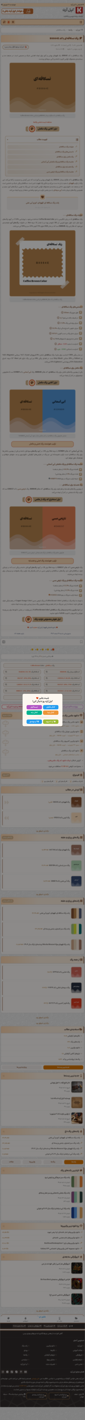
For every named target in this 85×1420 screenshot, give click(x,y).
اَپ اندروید (49, 721)
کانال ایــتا (50, 712)
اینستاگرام (34, 707)
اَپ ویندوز (33, 721)
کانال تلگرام (50, 707)
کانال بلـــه (34, 712)
